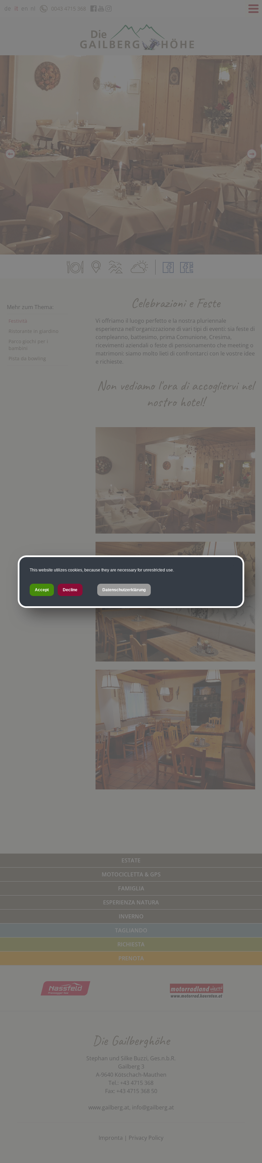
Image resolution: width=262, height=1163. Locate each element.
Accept (42, 589)
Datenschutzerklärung (124, 589)
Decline (70, 589)
